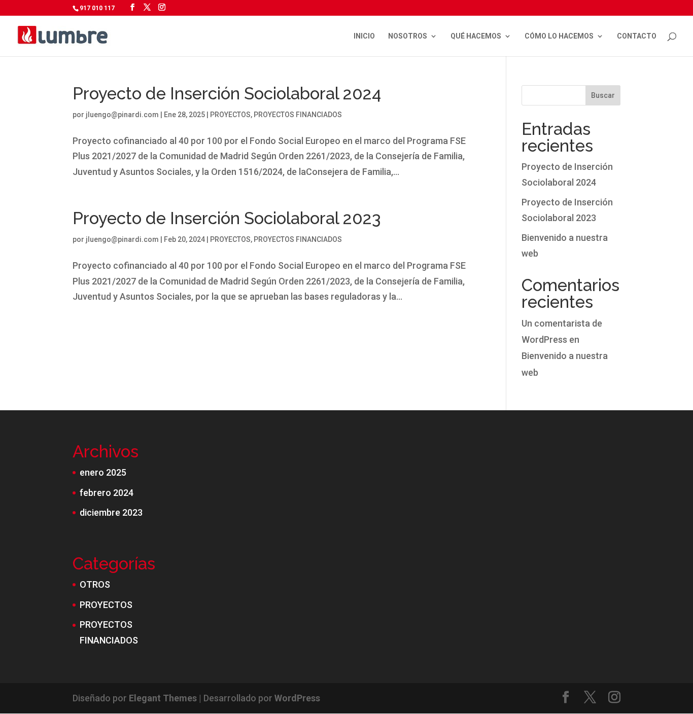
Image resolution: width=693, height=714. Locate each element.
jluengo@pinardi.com (122, 115)
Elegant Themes (163, 698)
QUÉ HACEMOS (476, 36)
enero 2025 (103, 472)
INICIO (364, 36)
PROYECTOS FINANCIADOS (298, 115)
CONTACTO (636, 36)
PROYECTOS (230, 115)
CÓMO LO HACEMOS (559, 36)
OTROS (95, 584)
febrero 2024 (106, 492)
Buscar (603, 95)
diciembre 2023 (111, 512)
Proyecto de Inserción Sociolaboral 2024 (227, 93)
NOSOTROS (407, 36)
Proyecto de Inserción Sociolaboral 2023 (226, 218)
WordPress (297, 698)
